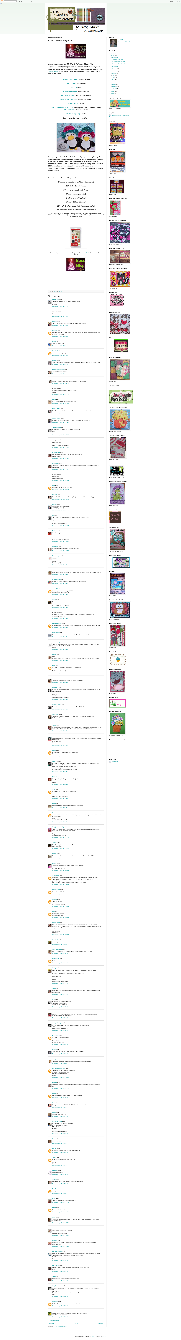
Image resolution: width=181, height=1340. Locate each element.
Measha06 (55, 351)
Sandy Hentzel (56, 889)
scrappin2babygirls (57, 1023)
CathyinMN (55, 714)
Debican (54, 1049)
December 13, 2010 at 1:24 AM (60, 1260)
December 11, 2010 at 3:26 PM (60, 699)
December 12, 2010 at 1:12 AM (60, 963)
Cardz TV (73, 87)
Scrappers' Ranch (57, 1121)
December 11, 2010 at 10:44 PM (60, 848)
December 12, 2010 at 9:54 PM (60, 1193)
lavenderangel (56, 556)
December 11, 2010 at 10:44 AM (60, 458)
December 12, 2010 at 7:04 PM (60, 1174)
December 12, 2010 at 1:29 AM (60, 994)
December (115, 57)
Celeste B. (55, 853)
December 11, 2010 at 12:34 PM (60, 551)
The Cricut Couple (70, 91)
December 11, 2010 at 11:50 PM (60, 934)
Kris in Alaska (56, 1035)
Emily (53, 665)
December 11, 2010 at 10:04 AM (60, 394)
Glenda (54, 736)
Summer (54, 321)
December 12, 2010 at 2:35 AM (60, 1030)
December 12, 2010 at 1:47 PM (60, 1107)
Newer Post (51, 1323)
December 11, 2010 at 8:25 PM (60, 822)
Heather (54, 504)
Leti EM (54, 1148)
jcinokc (54, 863)
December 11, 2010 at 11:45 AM (60, 499)
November (115, 66)
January (114, 88)
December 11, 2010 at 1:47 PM (60, 594)
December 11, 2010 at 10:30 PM (60, 837)
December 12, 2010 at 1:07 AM (60, 953)
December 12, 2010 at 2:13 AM (60, 1018)
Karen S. (54, 1082)
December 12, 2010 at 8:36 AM (60, 1063)
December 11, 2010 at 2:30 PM (60, 649)
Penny (54, 803)
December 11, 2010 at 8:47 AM (60, 355)
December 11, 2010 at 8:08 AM (60, 336)
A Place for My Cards (69, 79)
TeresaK (54, 1179)
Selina (54, 988)
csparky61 (55, 1301)
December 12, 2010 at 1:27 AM (60, 983)
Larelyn (54, 654)
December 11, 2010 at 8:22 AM (60, 346)
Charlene (54, 1012)
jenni (53, 911)
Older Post (100, 1323)
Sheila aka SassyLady (58, 369)
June (113, 77)
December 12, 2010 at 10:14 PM (60, 1212)
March (114, 84)
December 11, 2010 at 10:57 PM (60, 858)
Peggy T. (54, 360)
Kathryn (54, 968)
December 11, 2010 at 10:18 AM (60, 435)
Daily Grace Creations (68, 99)
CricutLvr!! (55, 940)
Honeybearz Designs (58, 1059)
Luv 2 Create (55, 1265)
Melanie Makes (56, 408)
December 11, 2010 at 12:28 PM (60, 525)
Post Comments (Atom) (61, 1326)
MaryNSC (55, 1240)
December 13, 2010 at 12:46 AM (60, 1246)
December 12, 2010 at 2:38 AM (60, 1044)
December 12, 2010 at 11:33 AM (60, 1088)
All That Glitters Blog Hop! (118, 61)
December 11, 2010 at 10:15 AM (60, 422)
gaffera (93, 1336)
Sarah (54, 1112)
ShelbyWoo (55, 546)
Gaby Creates (73, 103)
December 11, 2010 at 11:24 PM (60, 884)
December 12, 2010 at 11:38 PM (60, 1235)
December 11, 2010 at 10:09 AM (60, 403)
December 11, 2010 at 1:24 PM (60, 574)
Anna (53, 999)
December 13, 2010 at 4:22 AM (60, 1271)
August (114, 73)
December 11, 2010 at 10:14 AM (60, 413)
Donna (54, 570)
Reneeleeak (55, 1311)
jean (53, 1103)
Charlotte (54, 494)
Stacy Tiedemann (57, 949)
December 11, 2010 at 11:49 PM (60, 917)
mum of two (55, 299)
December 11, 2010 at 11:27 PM (60, 894)
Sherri (121, 39)
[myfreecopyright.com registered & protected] (121, 117)
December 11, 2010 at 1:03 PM (60, 565)
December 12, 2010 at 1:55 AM (60, 1007)
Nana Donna (55, 463)
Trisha (54, 725)
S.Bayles (54, 761)
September (115, 71)
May (113, 80)
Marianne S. (55, 687)
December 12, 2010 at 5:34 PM (60, 1152)
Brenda (54, 1189)
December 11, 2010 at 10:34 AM (60, 447)
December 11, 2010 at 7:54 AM (60, 306)
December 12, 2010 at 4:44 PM (60, 1133)
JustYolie (54, 1170)
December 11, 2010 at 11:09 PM (60, 870)
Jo (53, 515)
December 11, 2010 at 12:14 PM (60, 510)
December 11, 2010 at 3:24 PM (60, 682)
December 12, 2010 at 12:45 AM (60, 944)
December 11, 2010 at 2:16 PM (60, 627)
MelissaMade (69, 110)
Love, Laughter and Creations (62, 107)
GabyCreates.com (57, 1286)
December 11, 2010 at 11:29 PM (60, 906)
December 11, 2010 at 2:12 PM (60, 618)
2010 (112, 55)
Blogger (104, 1336)
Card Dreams (71, 83)
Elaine (54, 1093)
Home (76, 1323)
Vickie (54, 1139)
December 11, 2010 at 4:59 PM (60, 756)
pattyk (54, 399)
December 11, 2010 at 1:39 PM (60, 583)
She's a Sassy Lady (73, 114)
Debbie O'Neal (56, 452)
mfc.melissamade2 (57, 1251)
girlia (53, 485)
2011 (112, 53)
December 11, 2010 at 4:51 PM (60, 745)
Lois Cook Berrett (57, 623)
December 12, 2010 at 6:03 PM (60, 1165)
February (114, 86)
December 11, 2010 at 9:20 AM (60, 374)
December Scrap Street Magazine (121, 64)
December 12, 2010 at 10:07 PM (60, 1202)
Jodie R (54, 1157)
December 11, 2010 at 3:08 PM (60, 673)
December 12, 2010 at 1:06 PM (60, 1097)
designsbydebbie (56, 704)
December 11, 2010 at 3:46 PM (60, 709)
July (113, 75)
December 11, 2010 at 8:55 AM (60, 364)
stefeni (54, 599)
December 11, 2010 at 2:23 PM (60, 637)
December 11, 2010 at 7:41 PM (60, 808)
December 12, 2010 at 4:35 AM (60, 1054)
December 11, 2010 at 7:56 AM (60, 316)
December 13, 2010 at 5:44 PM (60, 1306)
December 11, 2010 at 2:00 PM (60, 607)
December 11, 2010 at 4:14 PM (60, 731)
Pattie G (54, 776)
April (113, 82)
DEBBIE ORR (55, 958)
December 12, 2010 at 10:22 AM (60, 1077)
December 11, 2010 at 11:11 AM (60, 469)
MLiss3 (54, 379)
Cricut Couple (56, 922)
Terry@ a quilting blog (58, 827)
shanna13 (55, 588)
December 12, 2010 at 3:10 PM (60, 1116)
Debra (54, 341)
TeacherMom (55, 875)
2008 (112, 93)
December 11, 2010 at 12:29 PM (60, 541)
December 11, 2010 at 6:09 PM (60, 771)
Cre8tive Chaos (56, 579)
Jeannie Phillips (56, 427)
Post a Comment (54, 1320)
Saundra (54, 899)
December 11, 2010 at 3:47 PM (60, 720)
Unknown (54, 330)
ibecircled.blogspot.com (58, 1068)
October (114, 69)
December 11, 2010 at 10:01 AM (60, 383)
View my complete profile (124, 42)
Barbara (54, 1228)
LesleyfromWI (56, 632)
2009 (112, 91)
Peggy (54, 750)
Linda (53, 1217)
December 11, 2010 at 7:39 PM (60, 798)
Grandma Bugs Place (58, 642)
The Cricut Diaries (67, 95)
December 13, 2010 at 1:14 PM (60, 1281)
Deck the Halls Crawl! (117, 59)
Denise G (54, 531)
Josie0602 (55, 842)
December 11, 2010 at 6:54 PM (60, 784)
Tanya (54, 789)
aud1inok (54, 678)
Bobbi (53, 1198)
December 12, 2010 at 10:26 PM (60, 1223)
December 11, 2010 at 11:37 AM (60, 489)
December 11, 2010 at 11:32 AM (60, 480)
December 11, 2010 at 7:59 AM (60, 325)
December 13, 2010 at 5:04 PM (60, 1296)
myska (54, 1207)
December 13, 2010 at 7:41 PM (60, 1317)
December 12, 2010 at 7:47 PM (60, 1184)
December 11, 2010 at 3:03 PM (60, 660)
